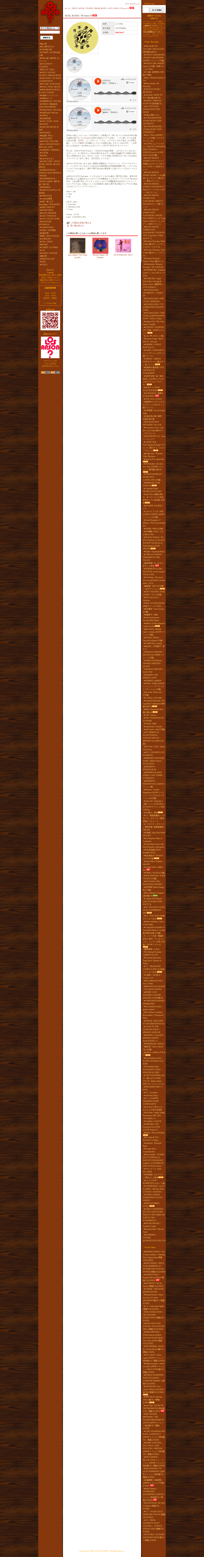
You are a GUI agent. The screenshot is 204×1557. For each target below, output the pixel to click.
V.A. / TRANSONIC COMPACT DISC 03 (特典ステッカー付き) (153, 969)
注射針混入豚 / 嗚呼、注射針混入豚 (153, 417)
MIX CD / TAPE (47, 70)
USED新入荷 (46, 49)
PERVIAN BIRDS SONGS (151, 1204)
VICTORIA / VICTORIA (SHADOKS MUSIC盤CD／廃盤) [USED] (153, 1537)
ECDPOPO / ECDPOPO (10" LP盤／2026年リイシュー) (153, 330)
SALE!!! (44, 265)
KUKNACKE (46, 196)
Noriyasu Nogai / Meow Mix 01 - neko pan (153, 340)
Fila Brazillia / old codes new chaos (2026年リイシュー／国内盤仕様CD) (153, 467)
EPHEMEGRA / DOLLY (154, 1044)
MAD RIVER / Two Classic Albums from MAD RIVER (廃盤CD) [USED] (153, 1389)
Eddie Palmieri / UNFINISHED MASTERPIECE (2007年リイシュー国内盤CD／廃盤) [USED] (154, 1494)
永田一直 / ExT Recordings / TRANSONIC (49, 203)
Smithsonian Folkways (49, 113)
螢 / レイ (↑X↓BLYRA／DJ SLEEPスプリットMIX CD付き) (154, 807)
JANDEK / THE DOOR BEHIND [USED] (153, 1290)
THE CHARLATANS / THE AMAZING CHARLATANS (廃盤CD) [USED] (153, 1316)
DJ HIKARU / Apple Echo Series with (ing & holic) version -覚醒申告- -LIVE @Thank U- (153, 282)
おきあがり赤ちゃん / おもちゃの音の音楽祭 (153, 1108)
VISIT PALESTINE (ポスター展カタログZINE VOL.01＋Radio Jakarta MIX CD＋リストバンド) (154, 1079)
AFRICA (44, 115)
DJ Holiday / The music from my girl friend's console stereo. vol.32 (154, 580)
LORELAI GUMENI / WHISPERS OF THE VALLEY (152, 557)
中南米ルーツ (46, 98)
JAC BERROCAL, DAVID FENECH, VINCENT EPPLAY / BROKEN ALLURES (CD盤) (153, 738)
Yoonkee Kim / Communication (149, 1150)
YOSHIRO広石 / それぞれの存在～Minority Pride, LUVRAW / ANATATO (154, 1189)
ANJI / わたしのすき (153, 399)
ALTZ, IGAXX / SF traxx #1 (118, 8)
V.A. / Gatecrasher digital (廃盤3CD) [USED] (153, 1307)
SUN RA (44, 124)
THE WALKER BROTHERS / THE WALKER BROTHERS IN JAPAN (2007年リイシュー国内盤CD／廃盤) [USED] (153, 1421)
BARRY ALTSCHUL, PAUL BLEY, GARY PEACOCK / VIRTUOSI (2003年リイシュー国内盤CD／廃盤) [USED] (154, 1448)
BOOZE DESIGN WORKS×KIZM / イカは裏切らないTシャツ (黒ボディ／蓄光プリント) (154, 176)
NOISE (44, 176)
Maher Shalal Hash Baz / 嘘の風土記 (153, 710)
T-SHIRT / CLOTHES (49, 247)
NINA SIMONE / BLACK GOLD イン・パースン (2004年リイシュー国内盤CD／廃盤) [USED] (154, 1461)
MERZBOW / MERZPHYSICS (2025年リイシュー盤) (154, 784)
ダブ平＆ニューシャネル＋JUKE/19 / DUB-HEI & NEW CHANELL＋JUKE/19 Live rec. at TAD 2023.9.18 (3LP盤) (154, 149)
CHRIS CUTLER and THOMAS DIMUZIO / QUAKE (152, 663)
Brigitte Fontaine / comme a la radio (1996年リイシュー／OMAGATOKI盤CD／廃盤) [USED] (154, 1367)
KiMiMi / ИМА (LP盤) (154, 529)
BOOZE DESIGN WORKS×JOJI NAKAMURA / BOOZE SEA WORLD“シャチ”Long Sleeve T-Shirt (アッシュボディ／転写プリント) (154, 217)
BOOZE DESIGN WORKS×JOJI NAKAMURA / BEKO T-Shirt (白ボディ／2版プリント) (153, 201)
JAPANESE (45, 133)
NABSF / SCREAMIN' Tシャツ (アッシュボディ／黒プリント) (154, 353)
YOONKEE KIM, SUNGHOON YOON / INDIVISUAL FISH (152, 1070)
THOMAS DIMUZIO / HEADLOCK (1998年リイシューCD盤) (153, 655)
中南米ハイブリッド (49, 95)
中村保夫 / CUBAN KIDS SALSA (152, 345)
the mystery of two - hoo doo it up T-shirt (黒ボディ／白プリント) (153, 431)
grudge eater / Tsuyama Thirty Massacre (152, 454)
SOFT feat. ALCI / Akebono (151, 598)
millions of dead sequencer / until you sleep (154, 624)
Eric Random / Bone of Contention (152, 839)
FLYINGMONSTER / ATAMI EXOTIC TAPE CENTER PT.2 (152, 129)
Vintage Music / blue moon (51, 110)
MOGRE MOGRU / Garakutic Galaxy (152, 1224)
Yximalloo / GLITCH (153, 1121)
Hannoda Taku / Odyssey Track (153, 1230)
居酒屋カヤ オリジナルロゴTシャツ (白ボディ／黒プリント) (153, 405)
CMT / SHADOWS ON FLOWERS (153, 719)
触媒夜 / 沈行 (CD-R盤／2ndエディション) (153, 587)
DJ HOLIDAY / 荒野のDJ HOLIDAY (153, 394)
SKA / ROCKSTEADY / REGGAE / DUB (49, 145)
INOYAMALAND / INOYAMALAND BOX (152, 882)
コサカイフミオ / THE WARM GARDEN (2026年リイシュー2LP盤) (153, 514)
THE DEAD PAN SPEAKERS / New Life (152, 423)
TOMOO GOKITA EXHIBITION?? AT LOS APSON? (153, 1198)
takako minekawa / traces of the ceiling (153, 923)
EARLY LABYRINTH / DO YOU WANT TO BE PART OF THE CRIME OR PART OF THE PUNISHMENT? (153, 1215)
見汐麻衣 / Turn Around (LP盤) (153, 610)
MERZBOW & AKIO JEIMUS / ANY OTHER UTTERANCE (152, 775)
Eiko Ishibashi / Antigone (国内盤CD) (153, 894)
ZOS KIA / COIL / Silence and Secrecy (154, 748)
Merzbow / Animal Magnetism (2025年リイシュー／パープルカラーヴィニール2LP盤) (153, 794)
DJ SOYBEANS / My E (123, 255)
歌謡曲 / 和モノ (47, 135)
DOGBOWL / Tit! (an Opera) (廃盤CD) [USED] (153, 1284)
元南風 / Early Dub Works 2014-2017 (154, 834)
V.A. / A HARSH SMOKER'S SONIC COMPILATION (151, 1101)
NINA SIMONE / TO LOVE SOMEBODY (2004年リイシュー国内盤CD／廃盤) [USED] (154, 1472)
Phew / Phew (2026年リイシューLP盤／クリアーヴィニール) (153, 138)
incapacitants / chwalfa (153, 726)
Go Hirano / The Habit (153, 698)
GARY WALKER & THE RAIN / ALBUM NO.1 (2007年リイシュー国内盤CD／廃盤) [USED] (154, 1435)
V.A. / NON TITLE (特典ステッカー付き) (154, 917)
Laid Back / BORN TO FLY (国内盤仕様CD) (152, 96)
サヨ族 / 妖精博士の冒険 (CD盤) (153, 73)
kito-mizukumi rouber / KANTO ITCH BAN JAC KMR (153, 1061)
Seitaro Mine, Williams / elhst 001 (153, 862)
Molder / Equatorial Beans (155, 551)
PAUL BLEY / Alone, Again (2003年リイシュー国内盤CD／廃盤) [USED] (154, 1358)
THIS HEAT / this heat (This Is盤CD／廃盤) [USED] (152, 1400)
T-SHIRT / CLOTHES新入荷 (49, 53)
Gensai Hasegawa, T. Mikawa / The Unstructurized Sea (154, 523)
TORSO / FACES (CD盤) (155, 873)
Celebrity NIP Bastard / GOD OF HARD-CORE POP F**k (153, 901)
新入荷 (44, 44)
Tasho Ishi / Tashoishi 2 (154, 801)
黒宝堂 (44, 256)
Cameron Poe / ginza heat (154, 459)
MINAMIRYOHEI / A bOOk (152, 1088)
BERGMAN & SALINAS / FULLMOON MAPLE (154, 987)
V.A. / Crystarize (151, 1092)
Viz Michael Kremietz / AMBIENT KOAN (152, 953)
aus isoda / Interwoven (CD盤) (152, 693)
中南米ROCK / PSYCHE (51, 101)
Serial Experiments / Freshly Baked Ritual (151, 619)
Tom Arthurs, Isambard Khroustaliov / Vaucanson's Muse (153, 1015)
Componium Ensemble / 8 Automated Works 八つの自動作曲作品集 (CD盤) (154, 930)
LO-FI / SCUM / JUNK (50, 219)
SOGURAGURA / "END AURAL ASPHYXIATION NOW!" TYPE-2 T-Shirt (154, 316)
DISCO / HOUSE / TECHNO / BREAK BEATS (50, 73)
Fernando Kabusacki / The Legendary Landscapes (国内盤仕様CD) (154, 704)
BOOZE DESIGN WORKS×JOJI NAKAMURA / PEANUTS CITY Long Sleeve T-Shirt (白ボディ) (154, 232)
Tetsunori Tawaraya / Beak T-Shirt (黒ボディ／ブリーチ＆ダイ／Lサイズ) (154, 244)
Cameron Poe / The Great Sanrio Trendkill (153, 323)
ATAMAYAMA (47, 227)
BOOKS (44, 244)
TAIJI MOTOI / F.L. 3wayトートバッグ (154, 437)
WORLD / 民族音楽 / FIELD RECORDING (48, 105)
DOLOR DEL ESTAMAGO (45, 223)
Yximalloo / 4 (150, 1118)
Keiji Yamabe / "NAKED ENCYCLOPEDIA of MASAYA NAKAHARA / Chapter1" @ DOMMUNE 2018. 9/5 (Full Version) (153, 1160)
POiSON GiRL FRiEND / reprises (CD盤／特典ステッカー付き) (154, 66)
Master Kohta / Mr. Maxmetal (151, 84)
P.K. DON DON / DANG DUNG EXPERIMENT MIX (154, 910)
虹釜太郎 (45, 233)
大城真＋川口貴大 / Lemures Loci (152, 976)
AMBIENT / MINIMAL (50, 150)
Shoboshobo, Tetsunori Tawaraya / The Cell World (153, 265)
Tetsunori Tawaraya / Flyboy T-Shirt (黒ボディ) (153, 259)
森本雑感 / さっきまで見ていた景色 (153, 564)
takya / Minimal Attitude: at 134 (154, 79)
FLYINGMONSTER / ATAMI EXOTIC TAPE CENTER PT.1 (152, 121)
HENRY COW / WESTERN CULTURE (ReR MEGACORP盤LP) (153, 995)
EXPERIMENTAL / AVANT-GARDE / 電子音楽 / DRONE (49, 181)
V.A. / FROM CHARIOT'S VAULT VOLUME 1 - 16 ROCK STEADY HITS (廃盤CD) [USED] (153, 1526)
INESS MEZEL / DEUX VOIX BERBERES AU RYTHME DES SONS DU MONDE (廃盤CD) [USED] (154, 1267)
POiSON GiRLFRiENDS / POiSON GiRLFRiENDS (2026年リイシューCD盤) (154, 58)
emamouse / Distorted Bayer (152, 1144)
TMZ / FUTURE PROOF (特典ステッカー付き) (154, 604)
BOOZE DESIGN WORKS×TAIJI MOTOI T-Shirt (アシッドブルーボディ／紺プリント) (154, 188)
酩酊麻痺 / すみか (152, 949)
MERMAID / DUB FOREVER (151, 484)
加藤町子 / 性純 (151, 615)
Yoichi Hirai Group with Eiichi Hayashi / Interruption (153, 845)
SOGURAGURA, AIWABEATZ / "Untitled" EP (153, 293)
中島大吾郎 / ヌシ (152, 115)
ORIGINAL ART (47, 259)
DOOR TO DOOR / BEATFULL (151, 90)
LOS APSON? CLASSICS (45, 65)
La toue (87, 138)
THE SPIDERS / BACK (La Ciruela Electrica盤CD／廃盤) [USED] (154, 1349)
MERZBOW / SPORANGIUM (149, 768)
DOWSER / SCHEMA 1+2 (152, 507)
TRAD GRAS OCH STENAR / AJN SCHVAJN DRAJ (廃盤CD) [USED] (153, 1326)
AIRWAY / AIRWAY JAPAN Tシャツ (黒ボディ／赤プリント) (154, 362)
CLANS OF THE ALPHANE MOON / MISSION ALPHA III (151, 1029)
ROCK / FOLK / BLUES (50, 87)
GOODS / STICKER (49, 253)
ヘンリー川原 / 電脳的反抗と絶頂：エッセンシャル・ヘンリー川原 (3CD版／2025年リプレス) (154, 940)
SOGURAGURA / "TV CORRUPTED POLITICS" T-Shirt (153, 307)
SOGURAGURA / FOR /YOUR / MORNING (153, 300)
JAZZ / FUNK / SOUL (50, 121)
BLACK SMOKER (48, 213)
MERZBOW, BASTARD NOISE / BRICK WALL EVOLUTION (153, 761)
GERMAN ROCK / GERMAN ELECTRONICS (50, 171)
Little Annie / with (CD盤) (155, 729)
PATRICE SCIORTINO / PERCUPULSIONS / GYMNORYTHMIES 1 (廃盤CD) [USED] (154, 1379)
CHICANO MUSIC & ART (48, 128)
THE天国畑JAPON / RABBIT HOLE (152, 851)
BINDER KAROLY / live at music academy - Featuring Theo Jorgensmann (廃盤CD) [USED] (154, 1256)
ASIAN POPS (46, 138)
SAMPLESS (46, 239)
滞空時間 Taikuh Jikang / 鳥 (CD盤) (153, 888)
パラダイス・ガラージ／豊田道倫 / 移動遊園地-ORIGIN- (153, 827)
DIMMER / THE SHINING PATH (150, 676)
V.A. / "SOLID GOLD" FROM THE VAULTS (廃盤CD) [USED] (154, 1514)
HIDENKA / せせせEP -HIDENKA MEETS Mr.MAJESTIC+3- (153, 1038)
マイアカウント (132, 4)
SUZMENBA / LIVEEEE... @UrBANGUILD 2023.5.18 (154, 1238)
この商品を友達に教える (80, 223)
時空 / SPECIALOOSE (50, 236)
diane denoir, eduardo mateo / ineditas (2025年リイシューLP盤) (154, 632)
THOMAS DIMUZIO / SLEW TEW (153, 670)
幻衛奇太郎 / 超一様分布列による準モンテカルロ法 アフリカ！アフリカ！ (153, 380)
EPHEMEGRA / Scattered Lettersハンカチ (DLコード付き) (154, 273)
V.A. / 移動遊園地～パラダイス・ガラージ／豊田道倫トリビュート (154, 818)
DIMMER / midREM (153, 681)
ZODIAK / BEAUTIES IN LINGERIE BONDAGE (153, 1022)
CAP (43, 250)
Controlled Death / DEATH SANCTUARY (152, 489)
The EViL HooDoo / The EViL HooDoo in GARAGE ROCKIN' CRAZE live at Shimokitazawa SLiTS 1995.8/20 (154, 543)
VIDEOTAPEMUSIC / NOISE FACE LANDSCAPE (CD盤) (153, 477)
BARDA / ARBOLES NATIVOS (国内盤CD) (152, 102)
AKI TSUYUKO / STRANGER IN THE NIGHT (151, 109)
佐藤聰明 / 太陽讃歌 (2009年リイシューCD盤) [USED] (153, 1483)
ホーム (67, 8)
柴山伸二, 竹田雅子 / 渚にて (153, 647)
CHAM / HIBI (150, 724)
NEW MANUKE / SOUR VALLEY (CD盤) (154, 877)
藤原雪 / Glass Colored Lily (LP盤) (153, 1048)
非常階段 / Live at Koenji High (154, 411)
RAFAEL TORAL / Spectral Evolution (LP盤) (153, 639)
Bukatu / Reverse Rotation (155, 1133)
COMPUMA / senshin (153, 643)
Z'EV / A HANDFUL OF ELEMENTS (153, 753)
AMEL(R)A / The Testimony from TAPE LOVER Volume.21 (151, 1127)
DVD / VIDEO (47, 242)
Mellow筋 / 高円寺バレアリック (49, 59)
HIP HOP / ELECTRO (49, 141)
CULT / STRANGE (48, 216)
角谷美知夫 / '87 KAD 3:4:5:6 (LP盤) (153, 857)
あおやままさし (47, 158)
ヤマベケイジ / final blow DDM (152, 1170)
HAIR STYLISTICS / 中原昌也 (49, 191)
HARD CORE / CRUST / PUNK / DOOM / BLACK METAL (50, 164)
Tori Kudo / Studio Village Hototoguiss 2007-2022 (154, 1114)
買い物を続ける (77, 225)
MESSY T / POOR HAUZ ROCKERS (151, 388)
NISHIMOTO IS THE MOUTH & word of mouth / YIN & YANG (154, 572)
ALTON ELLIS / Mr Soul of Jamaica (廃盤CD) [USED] (154, 1506)
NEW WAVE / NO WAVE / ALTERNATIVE (50, 79)
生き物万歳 (46, 118)
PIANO (44, 156)
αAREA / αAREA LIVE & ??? (154, 1053)
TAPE (43, 262)
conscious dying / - (152, 1095)
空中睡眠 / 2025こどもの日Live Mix (153, 533)
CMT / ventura (150, 715)
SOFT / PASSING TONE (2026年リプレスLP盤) (154, 593)
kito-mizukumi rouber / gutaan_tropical (152, 1007)
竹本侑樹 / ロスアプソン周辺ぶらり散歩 (153, 1176)
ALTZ (80, 140)
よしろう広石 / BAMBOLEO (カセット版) (154, 1181)
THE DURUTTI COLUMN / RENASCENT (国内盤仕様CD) (153, 49)
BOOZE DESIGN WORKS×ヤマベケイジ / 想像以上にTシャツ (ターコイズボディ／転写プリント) (153, 164)
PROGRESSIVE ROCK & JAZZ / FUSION (49, 91)
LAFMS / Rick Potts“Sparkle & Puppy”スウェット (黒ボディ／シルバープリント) (154, 446)
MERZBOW (46, 187)
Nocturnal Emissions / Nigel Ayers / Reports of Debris (152, 961)
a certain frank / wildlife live (153, 868)
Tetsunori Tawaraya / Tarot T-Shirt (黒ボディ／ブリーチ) (154, 253)
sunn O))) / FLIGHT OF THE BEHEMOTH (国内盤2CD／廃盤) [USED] (154, 1408)
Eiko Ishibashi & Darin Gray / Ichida (152, 982)
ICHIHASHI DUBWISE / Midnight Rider (154, 1002)
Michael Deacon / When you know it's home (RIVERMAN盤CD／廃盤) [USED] (154, 1299)
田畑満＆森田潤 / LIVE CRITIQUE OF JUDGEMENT (153, 370)
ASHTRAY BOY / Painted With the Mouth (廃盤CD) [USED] (153, 1278)
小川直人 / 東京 (151, 812)
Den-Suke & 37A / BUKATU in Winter (151, 1138)
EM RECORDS (47, 210)
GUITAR (44, 153)
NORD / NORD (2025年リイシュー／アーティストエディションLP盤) (153, 686)
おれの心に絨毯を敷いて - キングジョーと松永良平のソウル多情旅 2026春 (153, 498)
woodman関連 (46, 199)
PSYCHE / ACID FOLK (50, 84)
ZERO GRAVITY (48, 207)
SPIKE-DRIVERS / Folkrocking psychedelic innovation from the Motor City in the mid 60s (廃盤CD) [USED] (153, 1338)
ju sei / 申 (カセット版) (154, 336)
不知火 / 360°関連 (48, 230)
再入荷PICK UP (47, 47)
